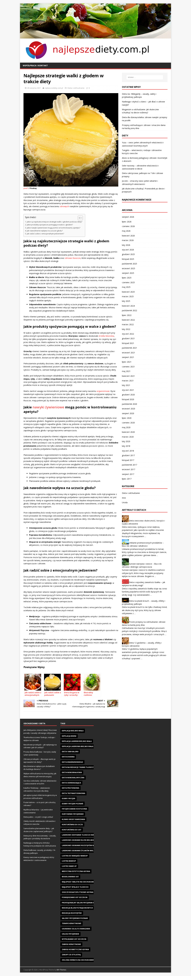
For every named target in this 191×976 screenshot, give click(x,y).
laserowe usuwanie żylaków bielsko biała (82, 850)
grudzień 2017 (128, 455)
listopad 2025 (128, 259)
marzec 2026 (128, 240)
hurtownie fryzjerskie (73, 814)
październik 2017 (129, 464)
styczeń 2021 (128, 390)
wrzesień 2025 (128, 268)
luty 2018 (126, 446)
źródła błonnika (106, 336)
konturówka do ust (71, 830)
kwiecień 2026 (128, 235)
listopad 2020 (128, 399)
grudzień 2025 (128, 254)
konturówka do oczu (72, 824)
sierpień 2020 (128, 413)
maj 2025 (126, 287)
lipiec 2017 (126, 478)
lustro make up (69, 866)
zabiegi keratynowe (71, 944)
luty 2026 (126, 245)
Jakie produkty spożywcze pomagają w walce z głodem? (50, 225)
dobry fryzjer (68, 798)
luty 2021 (126, 385)
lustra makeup (69, 861)
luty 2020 (126, 441)
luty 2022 (126, 329)
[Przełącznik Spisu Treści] (79, 218)
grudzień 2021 (128, 338)
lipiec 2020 (126, 418)
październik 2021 (129, 347)
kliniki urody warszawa (73, 819)
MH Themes (61, 970)
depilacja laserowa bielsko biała (77, 746)
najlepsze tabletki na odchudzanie (79, 882)
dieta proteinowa (70, 788)
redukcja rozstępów (72, 913)
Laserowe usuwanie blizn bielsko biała (80, 840)
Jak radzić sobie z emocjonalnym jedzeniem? (45, 233)
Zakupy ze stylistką (71, 954)
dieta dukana (68, 757)
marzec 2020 (128, 436)
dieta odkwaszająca (71, 783)
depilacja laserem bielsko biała (77, 741)
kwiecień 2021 (128, 376)
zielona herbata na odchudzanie (78, 960)
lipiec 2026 (126, 221)
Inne (124, 497)
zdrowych (64, 206)
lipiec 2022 (126, 315)
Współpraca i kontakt (35, 65)
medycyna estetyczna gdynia (76, 871)
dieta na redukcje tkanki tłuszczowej (80, 767)
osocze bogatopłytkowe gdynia (77, 892)
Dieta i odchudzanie (76, 88)
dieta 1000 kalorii (70, 751)
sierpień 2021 (128, 357)
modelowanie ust (70, 876)
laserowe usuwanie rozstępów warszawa (82, 845)
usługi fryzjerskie (70, 934)
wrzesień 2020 (128, 408)
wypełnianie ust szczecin (74, 939)
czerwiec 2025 (128, 282)
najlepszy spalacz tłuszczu (75, 887)
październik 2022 (129, 310)
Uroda (125, 502)
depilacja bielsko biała (72, 731)
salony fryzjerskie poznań (75, 918)
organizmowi (103, 391)
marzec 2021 (128, 380)
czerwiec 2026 (128, 226)
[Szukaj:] (144, 77)
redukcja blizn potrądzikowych (77, 908)
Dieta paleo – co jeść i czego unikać (38, 817)
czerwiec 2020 (128, 422)
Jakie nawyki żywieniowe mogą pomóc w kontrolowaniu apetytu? (53, 228)
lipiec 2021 (126, 361)
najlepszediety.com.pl (54, 88)
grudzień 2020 (128, 394)
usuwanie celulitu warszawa (76, 929)
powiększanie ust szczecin (74, 897)
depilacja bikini (69, 736)
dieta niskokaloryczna (73, 777)
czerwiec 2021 (128, 366)
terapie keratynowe (71, 923)
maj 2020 (126, 427)
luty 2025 (126, 301)
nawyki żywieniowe (48, 407)
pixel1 (25, 188)
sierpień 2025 (128, 273)
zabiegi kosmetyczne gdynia (75, 949)
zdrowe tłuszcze (73, 258)
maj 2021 (126, 371)
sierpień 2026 (128, 217)
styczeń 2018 (128, 450)
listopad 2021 (128, 343)
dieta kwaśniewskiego (72, 762)
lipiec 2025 (126, 277)
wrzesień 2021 (128, 352)
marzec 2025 (128, 296)
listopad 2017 (128, 460)
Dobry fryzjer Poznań (72, 803)
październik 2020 (129, 404)
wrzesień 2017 (128, 469)
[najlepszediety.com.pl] (95, 36)
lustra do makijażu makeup (75, 856)
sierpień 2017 (128, 474)
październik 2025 (129, 263)
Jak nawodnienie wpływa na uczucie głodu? (45, 231)
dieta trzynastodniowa (73, 793)
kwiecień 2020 (128, 432)
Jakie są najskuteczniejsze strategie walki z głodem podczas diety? (54, 222)
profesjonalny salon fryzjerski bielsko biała (84, 902)
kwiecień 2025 (128, 291)
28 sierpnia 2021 (34, 88)
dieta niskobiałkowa (72, 772)
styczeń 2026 (128, 249)
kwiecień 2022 (128, 319)
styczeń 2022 (128, 333)
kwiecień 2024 (128, 305)
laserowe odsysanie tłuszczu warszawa (81, 835)
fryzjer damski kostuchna (74, 809)
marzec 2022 (128, 324)
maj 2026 (126, 231)
